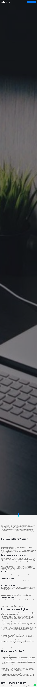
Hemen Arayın (32, 1)
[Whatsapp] (35, 685)
